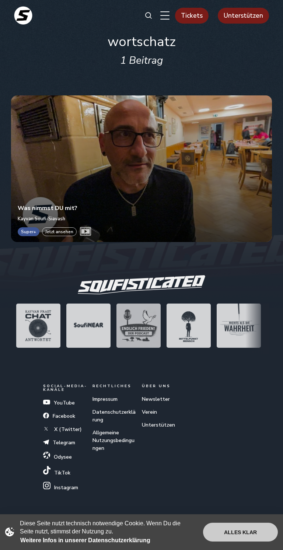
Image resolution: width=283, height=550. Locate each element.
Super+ (28, 232)
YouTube (64, 402)
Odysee (63, 456)
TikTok (62, 472)
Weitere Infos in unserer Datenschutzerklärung (85, 540)
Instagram (66, 487)
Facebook (64, 416)
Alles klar (240, 532)
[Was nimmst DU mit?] (141, 168)
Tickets (192, 15)
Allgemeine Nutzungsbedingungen (113, 440)
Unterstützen (243, 15)
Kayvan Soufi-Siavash (41, 219)
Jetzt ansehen (59, 232)
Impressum (105, 399)
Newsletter (156, 399)
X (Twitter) (67, 429)
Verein (149, 412)
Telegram (64, 442)
